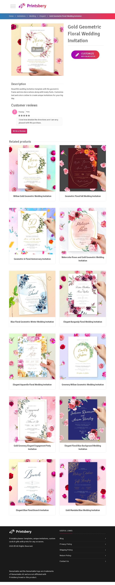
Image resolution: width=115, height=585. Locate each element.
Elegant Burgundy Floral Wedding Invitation (83, 322)
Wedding (32, 16)
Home (11, 16)
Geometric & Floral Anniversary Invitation (32, 259)
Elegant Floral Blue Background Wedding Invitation (83, 447)
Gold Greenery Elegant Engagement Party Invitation (32, 447)
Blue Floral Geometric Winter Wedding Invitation (32, 322)
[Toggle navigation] (13, 6)
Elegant (43, 16)
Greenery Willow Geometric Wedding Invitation (83, 384)
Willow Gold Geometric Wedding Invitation (32, 196)
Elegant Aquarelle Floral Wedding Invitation (32, 384)
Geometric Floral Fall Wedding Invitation (83, 196)
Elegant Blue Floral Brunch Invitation (32, 510)
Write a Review (19, 131)
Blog (62, 538)
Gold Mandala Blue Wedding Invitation (83, 510)
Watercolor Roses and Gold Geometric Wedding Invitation (83, 259)
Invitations (21, 16)
